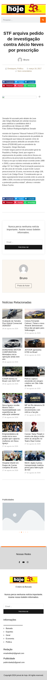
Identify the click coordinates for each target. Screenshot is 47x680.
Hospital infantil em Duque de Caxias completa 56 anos (10, 465)
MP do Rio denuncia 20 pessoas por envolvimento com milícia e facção (34, 408)
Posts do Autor (23, 286)
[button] (8, 82)
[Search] (43, 20)
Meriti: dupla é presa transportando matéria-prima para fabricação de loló (34, 466)
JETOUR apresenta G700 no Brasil (33, 351)
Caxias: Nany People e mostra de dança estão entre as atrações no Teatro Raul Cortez (34, 437)
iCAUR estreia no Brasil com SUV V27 (11, 380)
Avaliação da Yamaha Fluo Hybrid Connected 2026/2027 (12, 323)
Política (20, 69)
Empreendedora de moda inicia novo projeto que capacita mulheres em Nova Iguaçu (11, 438)
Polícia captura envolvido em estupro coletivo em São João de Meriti (34, 382)
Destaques (12, 69)
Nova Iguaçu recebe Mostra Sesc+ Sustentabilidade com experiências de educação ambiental (11, 410)
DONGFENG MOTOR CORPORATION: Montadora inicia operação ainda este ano (11, 354)
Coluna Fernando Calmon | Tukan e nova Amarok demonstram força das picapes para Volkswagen (34, 325)
